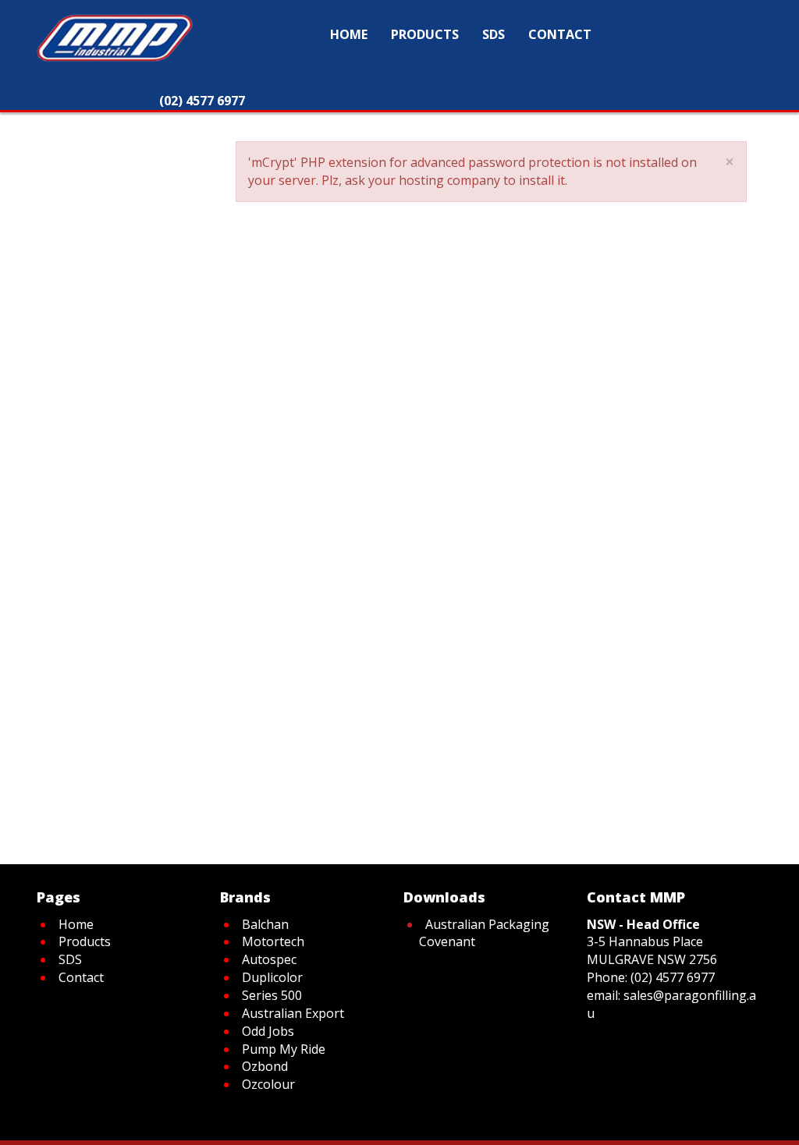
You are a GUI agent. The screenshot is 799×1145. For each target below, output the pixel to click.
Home (121, 122)
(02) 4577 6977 (672, 977)
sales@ (643, 995)
